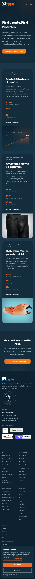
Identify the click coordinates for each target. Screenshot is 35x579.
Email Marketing (7, 462)
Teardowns (5, 509)
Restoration (23, 495)
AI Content (22, 456)
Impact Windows (24, 492)
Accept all (17, 565)
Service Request (7, 541)
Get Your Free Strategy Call (17, 361)
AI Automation (23, 453)
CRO (3, 468)
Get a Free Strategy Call (14, 51)
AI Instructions (24, 468)
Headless (22, 480)
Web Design (6, 456)
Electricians (23, 507)
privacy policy (18, 558)
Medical (21, 510)
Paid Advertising (7, 459)
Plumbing (22, 504)
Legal (21, 513)
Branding (5, 471)
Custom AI (22, 465)
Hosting (4, 477)
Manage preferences (10, 575)
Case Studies (6, 535)
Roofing (21, 498)
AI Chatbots (23, 459)
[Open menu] (31, 3)
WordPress (22, 474)
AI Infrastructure (7, 506)
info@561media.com (9, 415)
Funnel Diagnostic (8, 497)
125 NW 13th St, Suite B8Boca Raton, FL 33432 (10, 419)
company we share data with (12, 560)
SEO (3, 453)
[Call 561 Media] (26, 4)
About (4, 529)
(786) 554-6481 (7, 412)
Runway (4, 503)
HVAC (20, 501)
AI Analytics (23, 462)
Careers (4, 532)
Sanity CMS (22, 477)
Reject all (17, 570)
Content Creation (7, 474)
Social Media (6, 465)
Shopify (21, 471)
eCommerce (23, 516)
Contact (4, 544)
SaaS (20, 519)
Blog (3, 538)
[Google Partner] (5, 430)
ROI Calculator (7, 500)
